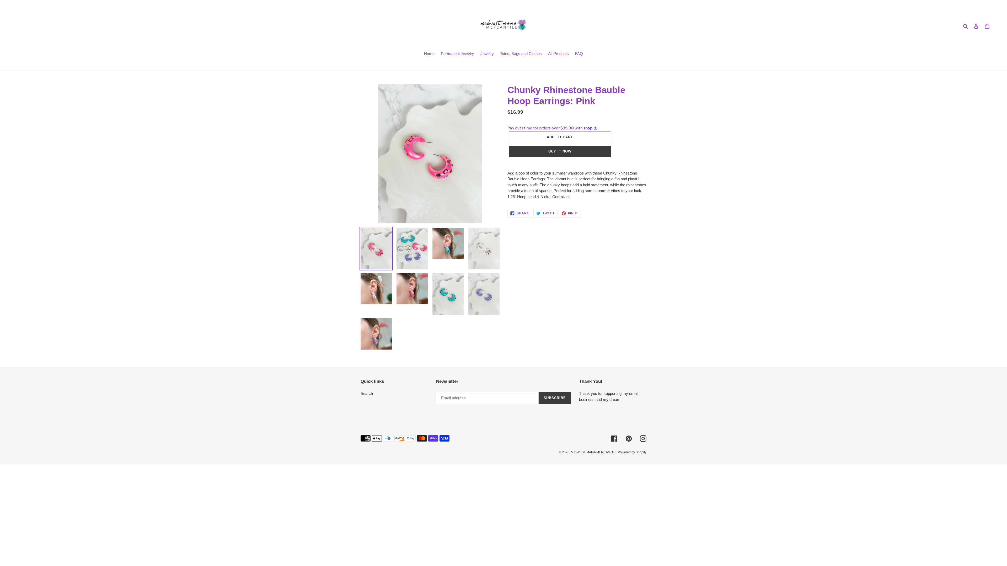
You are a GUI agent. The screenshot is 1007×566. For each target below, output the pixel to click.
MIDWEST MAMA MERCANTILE (594, 452)
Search (367, 393)
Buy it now (559, 151)
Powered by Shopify (632, 452)
